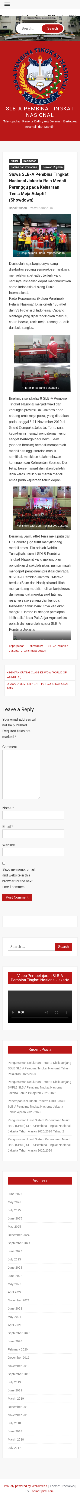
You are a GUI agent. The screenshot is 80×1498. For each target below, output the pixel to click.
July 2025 (14, 1210)
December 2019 (18, 1357)
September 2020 (19, 1333)
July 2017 (14, 1448)
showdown (36, 645)
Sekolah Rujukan (53, 167)
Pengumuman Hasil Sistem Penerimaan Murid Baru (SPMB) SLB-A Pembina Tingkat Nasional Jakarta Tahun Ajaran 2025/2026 (39, 1145)
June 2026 (15, 1194)
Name (8, 808)
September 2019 (19, 1374)
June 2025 (15, 1218)
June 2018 (15, 1431)
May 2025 (14, 1226)
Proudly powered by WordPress (25, 1486)
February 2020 (18, 1349)
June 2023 (15, 1267)
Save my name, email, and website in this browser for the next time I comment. (19, 878)
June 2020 (15, 1341)
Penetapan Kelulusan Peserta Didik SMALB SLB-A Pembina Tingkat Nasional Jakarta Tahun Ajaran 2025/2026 (37, 1106)
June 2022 (15, 1276)
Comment (9, 747)
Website (8, 845)
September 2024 (19, 1243)
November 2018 (18, 1415)
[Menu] (6, 4)
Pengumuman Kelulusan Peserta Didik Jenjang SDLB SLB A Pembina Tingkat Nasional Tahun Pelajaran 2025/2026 (39, 1068)
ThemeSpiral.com (42, 1491)
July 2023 (14, 1259)
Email (7, 826)
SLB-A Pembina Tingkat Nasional (40, 112)
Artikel (14, 161)
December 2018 (18, 1407)
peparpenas (16, 645)
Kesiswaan (29, 161)
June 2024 (15, 1251)
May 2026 (14, 1202)
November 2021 (18, 1300)
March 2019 (16, 1398)
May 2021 (14, 1317)
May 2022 (14, 1284)
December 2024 (18, 1235)
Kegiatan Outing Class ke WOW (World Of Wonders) (37, 674)
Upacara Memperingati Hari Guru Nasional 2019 (37, 686)
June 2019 (15, 1390)
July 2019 (14, 1382)
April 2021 (15, 1325)
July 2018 (14, 1423)
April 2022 (15, 1292)
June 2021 (15, 1308)
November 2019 (18, 1366)
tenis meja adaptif (35, 650)
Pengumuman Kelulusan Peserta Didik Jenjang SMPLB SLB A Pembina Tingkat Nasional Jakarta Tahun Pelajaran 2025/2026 (39, 1087)
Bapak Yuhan (18, 208)
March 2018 (16, 1439)
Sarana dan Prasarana (24, 167)
